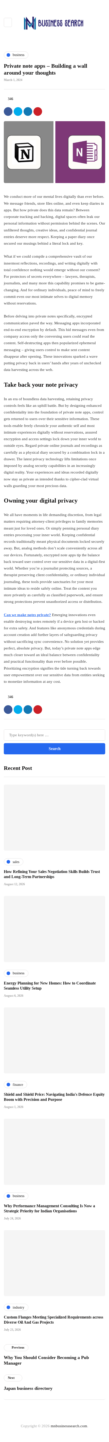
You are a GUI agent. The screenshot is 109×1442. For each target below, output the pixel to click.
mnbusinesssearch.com (69, 1426)
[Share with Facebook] (8, 111)
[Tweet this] (18, 111)
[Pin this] (37, 111)
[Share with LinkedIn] (28, 111)
